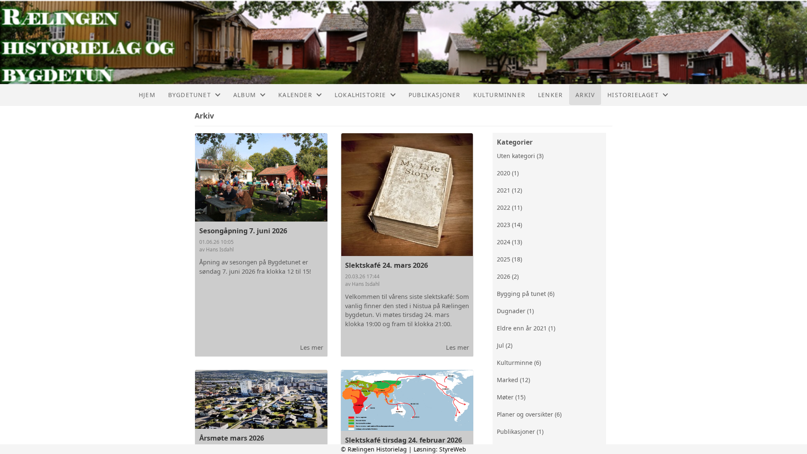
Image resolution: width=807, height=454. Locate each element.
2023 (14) (509, 225)
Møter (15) (511, 397)
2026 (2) (508, 276)
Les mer (311, 347)
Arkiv (585, 95)
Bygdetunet (189, 95)
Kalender (295, 95)
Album (244, 95)
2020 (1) (508, 173)
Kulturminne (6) (519, 363)
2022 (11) (509, 207)
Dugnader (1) (515, 311)
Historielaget (633, 95)
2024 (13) (509, 242)
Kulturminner (499, 95)
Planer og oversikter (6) (529, 414)
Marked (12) (513, 380)
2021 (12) (509, 190)
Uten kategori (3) (520, 156)
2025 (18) (509, 259)
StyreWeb (452, 449)
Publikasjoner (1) (520, 432)
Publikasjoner (435, 95)
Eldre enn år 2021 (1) (526, 328)
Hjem (147, 95)
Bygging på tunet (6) (525, 294)
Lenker (550, 95)
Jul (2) (504, 345)
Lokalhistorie (360, 95)
